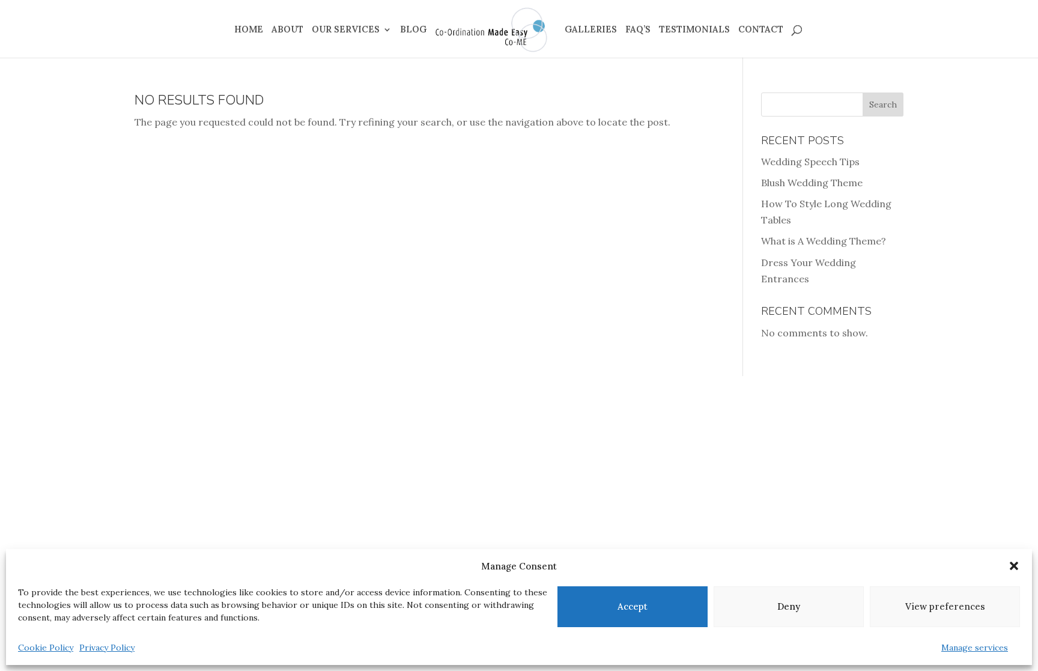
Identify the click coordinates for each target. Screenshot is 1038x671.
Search (883, 104)
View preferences (945, 606)
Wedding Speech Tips (810, 162)
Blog (413, 30)
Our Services (346, 30)
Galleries (591, 30)
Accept (633, 606)
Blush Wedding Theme (812, 183)
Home (248, 30)
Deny (788, 606)
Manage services (974, 647)
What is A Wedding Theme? (823, 241)
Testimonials (694, 30)
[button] (1014, 566)
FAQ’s (638, 30)
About (287, 30)
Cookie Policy (45, 647)
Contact (760, 30)
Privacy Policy (107, 647)
